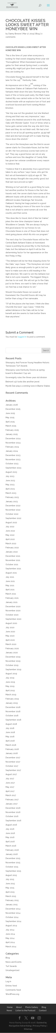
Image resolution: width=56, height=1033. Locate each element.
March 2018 (11, 745)
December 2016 (13, 808)
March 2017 (11, 795)
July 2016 (10, 829)
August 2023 (11, 472)
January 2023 (12, 501)
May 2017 (10, 787)
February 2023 (12, 497)
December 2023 (13, 455)
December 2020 (13, 606)
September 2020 (13, 619)
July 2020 (10, 627)
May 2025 (10, 417)
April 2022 (10, 539)
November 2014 (13, 913)
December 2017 (13, 757)
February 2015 (12, 900)
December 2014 (13, 909)
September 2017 (13, 770)
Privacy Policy (39, 1026)
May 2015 (10, 888)
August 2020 (11, 623)
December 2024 (13, 438)
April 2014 (10, 942)
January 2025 (12, 434)
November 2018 (13, 711)
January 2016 (12, 854)
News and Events (13, 962)
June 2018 (10, 732)
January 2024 (12, 451)
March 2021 (11, 594)
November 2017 (13, 762)
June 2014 (10, 934)
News (9, 1010)
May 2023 (10, 485)
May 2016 (10, 837)
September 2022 (13, 518)
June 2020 (10, 631)
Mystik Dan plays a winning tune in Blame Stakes (28, 386)
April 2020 (10, 640)
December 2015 (13, 858)
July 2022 (10, 526)
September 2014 (13, 921)
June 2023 (10, 480)
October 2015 (12, 867)
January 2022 (12, 552)
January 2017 (11, 804)
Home (10, 1007)
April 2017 (10, 791)
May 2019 (10, 686)
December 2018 (13, 707)
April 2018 (10, 741)
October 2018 (12, 715)
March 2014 (11, 946)
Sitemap (28, 1029)
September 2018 (13, 720)
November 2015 (13, 862)
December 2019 (13, 657)
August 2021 (11, 573)
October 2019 (12, 665)
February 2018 (12, 749)
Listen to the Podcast (25, 1010)
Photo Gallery (31, 1007)
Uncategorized (12, 970)
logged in (22, 337)
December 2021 (13, 556)
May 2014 (10, 938)
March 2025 (11, 426)
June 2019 (10, 682)
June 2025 (10, 413)
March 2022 (11, 543)
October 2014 (12, 917)
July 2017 (10, 778)
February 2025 (12, 430)
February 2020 (12, 648)
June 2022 (10, 531)
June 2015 (10, 883)
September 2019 (13, 669)
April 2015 (10, 892)
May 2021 (10, 585)
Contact (42, 1010)
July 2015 (10, 879)
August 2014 (11, 925)
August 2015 (11, 875)
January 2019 (12, 703)
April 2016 (10, 841)
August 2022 (11, 522)
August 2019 (11, 673)
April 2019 (10, 690)
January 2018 (12, 753)
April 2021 (10, 589)
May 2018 (10, 736)
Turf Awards (11, 966)
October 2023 (12, 464)
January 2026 (12, 405)
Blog (37, 34)
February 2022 (12, 547)
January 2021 (12, 602)
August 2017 (11, 774)
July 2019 (10, 678)
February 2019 (12, 699)
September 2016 (13, 820)
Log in (8, 981)
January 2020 (12, 652)
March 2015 (11, 896)
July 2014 (10, 930)
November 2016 (13, 812)
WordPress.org (12, 994)
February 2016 (12, 850)
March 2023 (11, 493)
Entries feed (11, 986)
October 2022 (12, 514)
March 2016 (11, 846)
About (19, 1007)
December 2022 (13, 506)
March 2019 (11, 694)
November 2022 (13, 510)
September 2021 (13, 568)
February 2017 (12, 799)
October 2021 (12, 564)
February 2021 (12, 598)
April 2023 (10, 489)
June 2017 (10, 783)
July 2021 (10, 577)
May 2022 (10, 535)
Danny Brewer (14, 34)
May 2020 (10, 636)
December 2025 (13, 409)
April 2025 (10, 422)
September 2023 (13, 468)
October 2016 (12, 816)
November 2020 (13, 610)
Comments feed (13, 990)
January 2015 (12, 904)
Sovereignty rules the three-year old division (26, 377)
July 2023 (10, 476)
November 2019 (13, 661)
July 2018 (10, 728)
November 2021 (13, 560)
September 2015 (13, 871)
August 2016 (11, 825)
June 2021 (10, 581)
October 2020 (12, 615)
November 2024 (13, 443)
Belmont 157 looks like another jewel (22, 382)
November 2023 (13, 459)
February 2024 (12, 447)
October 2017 (12, 766)
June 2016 (10, 833)
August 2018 (11, 724)
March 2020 (11, 644)
